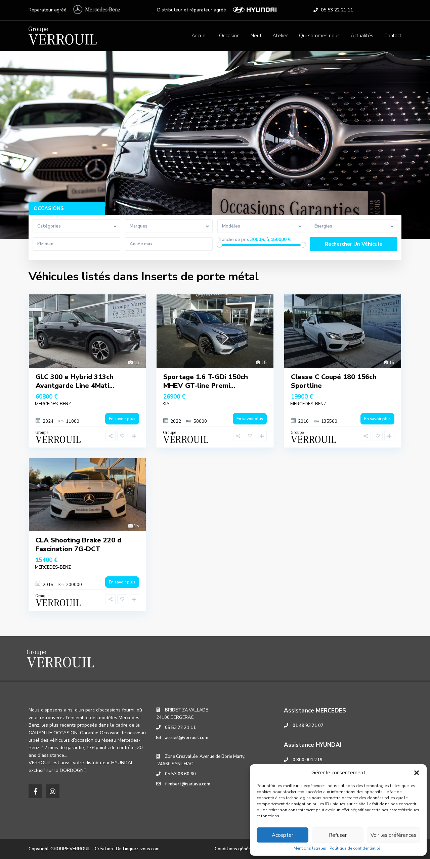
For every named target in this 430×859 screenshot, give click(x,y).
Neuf (256, 35)
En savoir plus (122, 418)
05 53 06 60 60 (180, 774)
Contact (392, 35)
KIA (166, 404)
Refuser (338, 835)
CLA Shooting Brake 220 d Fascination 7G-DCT (78, 545)
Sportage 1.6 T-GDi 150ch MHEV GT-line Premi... (205, 381)
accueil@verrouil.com (186, 738)
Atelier (280, 35)
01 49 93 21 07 (308, 726)
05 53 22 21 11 (337, 10)
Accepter (282, 835)
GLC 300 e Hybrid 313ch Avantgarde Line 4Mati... (75, 381)
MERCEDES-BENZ (53, 404)
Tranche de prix (233, 240)
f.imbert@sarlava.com (187, 784)
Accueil (199, 35)
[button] (416, 772)
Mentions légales (310, 848)
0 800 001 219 (307, 760)
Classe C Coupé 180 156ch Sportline (334, 381)
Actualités (362, 35)
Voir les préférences (393, 835)
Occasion (229, 35)
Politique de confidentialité (355, 848)
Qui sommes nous (319, 35)
